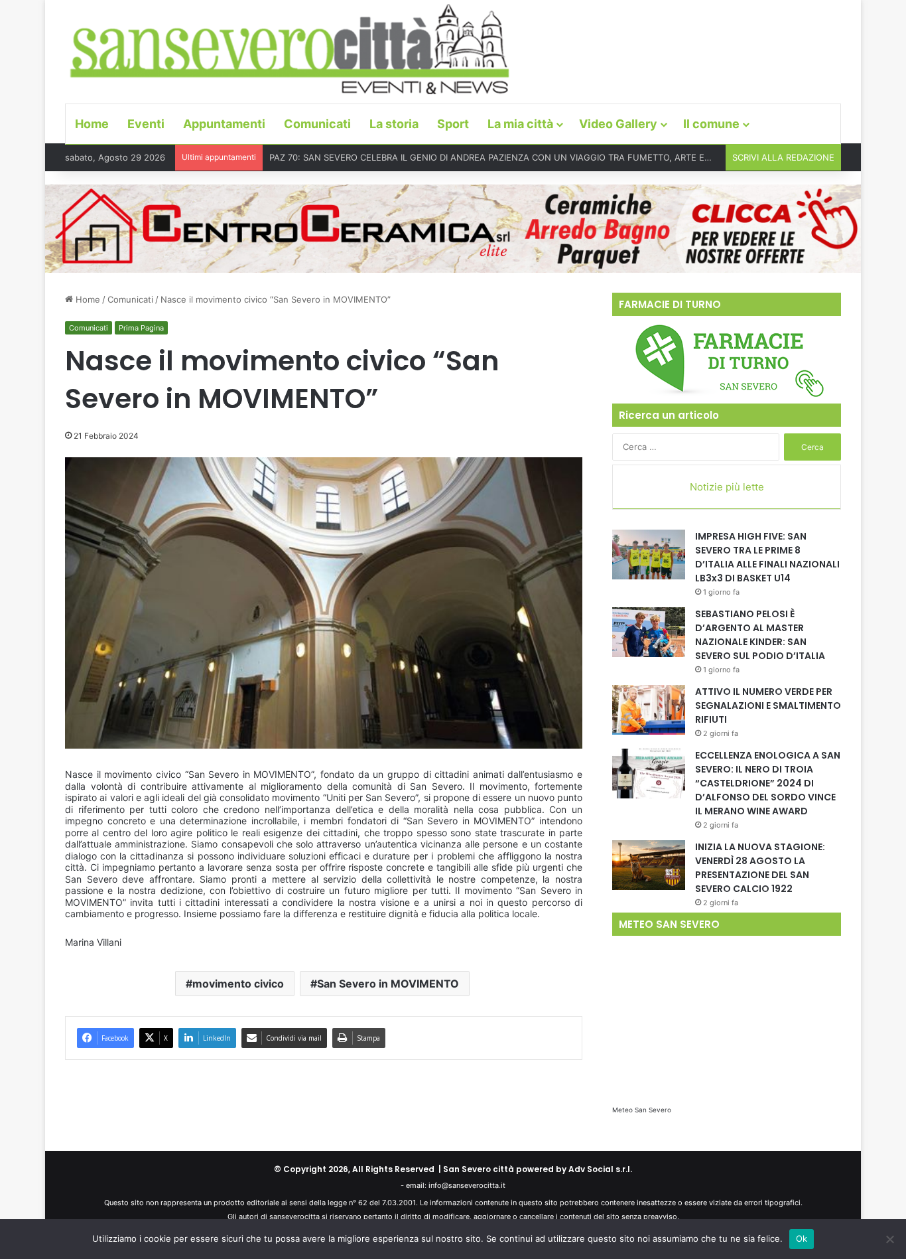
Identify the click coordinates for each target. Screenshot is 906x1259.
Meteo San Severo (641, 1110)
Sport (453, 124)
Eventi (145, 124)
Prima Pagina (141, 328)
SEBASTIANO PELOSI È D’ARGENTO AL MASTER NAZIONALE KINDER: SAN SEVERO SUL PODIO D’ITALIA (760, 634)
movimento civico (238, 983)
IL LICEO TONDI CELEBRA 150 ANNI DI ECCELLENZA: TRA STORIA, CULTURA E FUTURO (449, 157)
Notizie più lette (727, 487)
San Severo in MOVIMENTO (388, 983)
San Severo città (478, 1169)
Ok (802, 1238)
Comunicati (317, 124)
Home (92, 124)
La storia (394, 124)
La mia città (520, 124)
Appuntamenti (224, 124)
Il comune (711, 124)
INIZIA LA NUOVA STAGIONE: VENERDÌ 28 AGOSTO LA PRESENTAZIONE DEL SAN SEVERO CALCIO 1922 (760, 867)
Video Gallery (618, 124)
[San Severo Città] (290, 49)
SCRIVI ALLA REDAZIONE (783, 157)
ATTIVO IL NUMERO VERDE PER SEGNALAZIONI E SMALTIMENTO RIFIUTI (768, 705)
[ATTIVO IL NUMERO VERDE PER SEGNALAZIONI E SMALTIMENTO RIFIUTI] (648, 710)
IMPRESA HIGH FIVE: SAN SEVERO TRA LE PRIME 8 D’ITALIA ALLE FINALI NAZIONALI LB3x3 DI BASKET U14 (767, 557)
